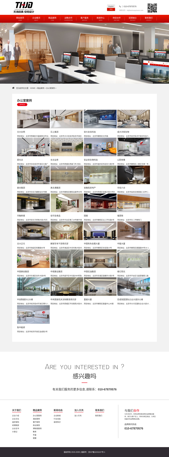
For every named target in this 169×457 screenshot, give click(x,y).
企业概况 (36, 19)
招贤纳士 (133, 19)
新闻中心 (101, 19)
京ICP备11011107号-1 (96, 452)
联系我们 (149, 19)
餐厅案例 (36, 422)
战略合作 (68, 19)
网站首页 (20, 19)
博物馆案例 (37, 428)
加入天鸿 (77, 416)
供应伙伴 (117, 19)
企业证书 (15, 428)
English (111, 6)
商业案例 (36, 425)
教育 (34, 432)
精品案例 (52, 19)
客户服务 (84, 19)
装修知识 (57, 422)
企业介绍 (15, 416)
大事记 (14, 432)
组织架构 (15, 422)
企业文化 (15, 419)
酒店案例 (36, 419)
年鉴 (34, 435)
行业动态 (57, 419)
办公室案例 (50, 88)
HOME (32, 88)
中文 (111, 9)
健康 (34, 438)
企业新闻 (57, 416)
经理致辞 (15, 425)
